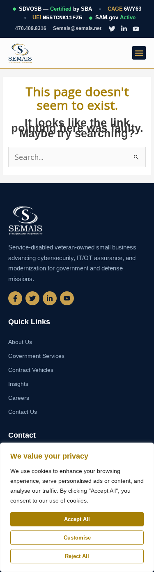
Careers (18, 397)
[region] (77, 507)
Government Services (36, 356)
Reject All (77, 556)
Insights (18, 384)
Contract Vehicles (30, 370)
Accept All (77, 519)
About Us (20, 342)
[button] (139, 53)
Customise (77, 538)
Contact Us (22, 411)
